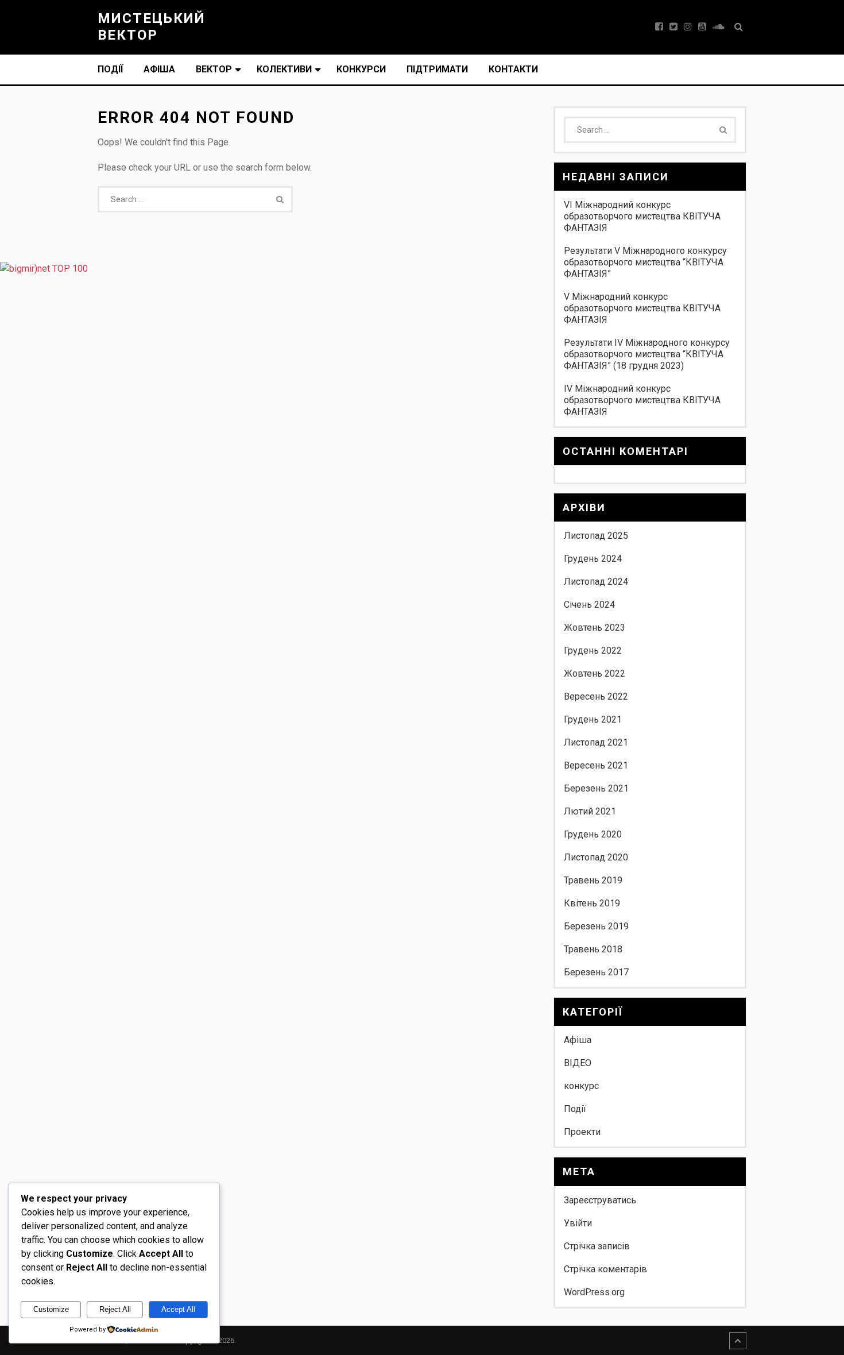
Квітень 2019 (592, 903)
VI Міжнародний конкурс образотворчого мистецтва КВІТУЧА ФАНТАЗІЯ (642, 216)
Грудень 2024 (593, 558)
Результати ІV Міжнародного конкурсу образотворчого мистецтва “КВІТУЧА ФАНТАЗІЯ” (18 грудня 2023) (647, 354)
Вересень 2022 (596, 696)
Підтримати (437, 69)
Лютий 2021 (590, 811)
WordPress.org (594, 1292)
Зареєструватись (600, 1200)
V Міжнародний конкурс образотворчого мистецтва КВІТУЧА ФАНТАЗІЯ (642, 308)
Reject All (115, 1309)
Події (110, 69)
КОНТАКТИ (513, 69)
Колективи (284, 69)
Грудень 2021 (593, 719)
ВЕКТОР (214, 69)
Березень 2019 (596, 926)
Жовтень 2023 (594, 627)
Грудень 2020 (593, 834)
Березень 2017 (596, 972)
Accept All (178, 1309)
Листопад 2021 (596, 742)
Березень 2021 (596, 788)
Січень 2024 (589, 604)
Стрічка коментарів (605, 1269)
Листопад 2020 (596, 857)
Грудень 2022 (593, 650)
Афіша (159, 69)
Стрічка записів (597, 1246)
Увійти (578, 1223)
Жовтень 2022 (594, 673)
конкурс (581, 1085)
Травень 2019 (593, 880)
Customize (51, 1309)
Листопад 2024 (596, 581)
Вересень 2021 (596, 765)
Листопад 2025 (596, 535)
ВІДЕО (577, 1062)
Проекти (582, 1131)
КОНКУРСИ (361, 69)
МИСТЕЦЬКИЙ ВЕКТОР (152, 26)
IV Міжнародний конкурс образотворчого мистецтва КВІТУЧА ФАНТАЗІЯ (642, 400)
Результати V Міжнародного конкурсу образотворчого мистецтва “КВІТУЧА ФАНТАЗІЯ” (645, 262)
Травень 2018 (593, 949)
